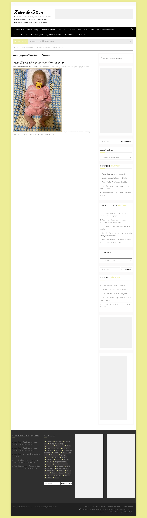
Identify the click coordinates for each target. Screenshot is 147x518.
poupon (66, 459)
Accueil (86, 507)
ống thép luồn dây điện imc (110, 233)
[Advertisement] (94, 14)
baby (61, 444)
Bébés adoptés (37, 34)
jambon (64, 457)
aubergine (53, 444)
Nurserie (49, 459)
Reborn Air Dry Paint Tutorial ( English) (114, 182)
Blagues (82, 34)
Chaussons (65, 448)
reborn (48, 464)
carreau (49, 448)
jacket (55, 457)
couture (49, 450)
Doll (64, 453)
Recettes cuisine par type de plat (111, 58)
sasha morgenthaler (62, 468)
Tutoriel (67, 475)
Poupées (61, 30)
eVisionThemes (52, 507)
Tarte (53, 473)
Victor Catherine (107, 240)
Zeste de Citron (28, 12)
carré (56, 448)
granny (63, 455)
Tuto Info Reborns (20, 34)
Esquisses (53, 455)
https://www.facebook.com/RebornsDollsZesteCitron (37, 134)
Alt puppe (58, 441)
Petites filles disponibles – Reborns (109, 512)
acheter (49, 441)
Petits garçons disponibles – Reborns (121, 509)
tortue (61, 473)
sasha (64, 464)
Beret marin (59, 446)
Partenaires (89, 30)
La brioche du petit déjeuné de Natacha (114, 178)
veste (56, 477)
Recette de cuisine (114, 507)
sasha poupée (50, 471)
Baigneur (49, 446)
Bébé (68, 446)
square (60, 471)
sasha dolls (59, 466)
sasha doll (49, 466)
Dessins (56, 453)
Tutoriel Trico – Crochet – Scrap (25, 30)
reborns (57, 464)
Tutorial (49, 475)
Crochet (57, 450)
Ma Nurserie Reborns (105, 30)
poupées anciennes (60, 462)
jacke (48, 457)
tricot (68, 473)
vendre (48, 477)
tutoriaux (57, 475)
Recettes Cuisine (48, 30)
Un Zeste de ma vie (98, 507)
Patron (57, 459)
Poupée (49, 462)
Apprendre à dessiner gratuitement (61, 34)
